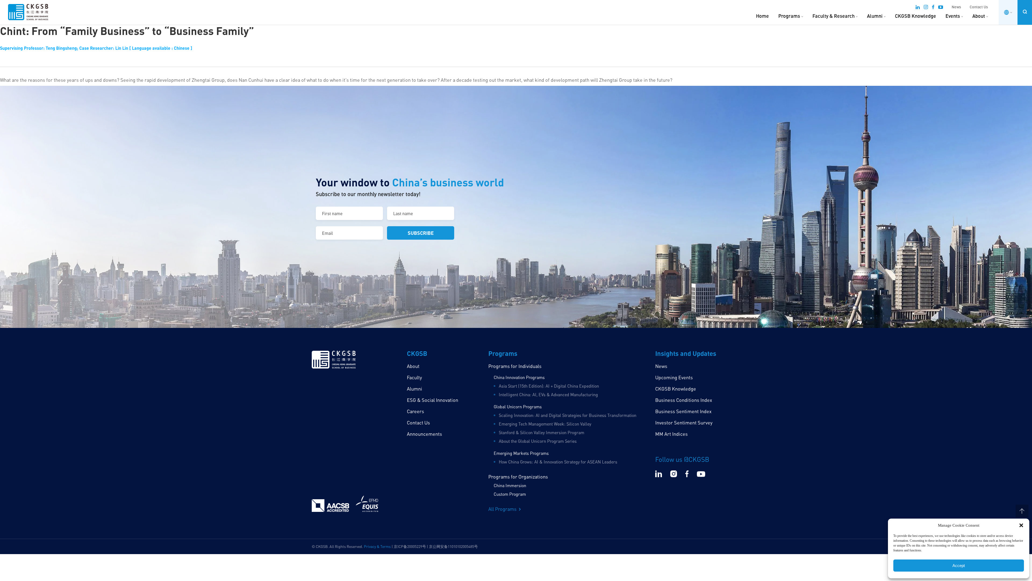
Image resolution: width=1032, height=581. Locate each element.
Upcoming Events (674, 377)
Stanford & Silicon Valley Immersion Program (541, 432)
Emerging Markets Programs (521, 453)
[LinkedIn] (918, 8)
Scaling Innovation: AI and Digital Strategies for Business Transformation (567, 415)
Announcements (424, 434)
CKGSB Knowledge (915, 16)
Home (762, 16)
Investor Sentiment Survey (683, 423)
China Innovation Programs (519, 377)
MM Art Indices (671, 434)
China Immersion (510, 485)
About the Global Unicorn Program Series (538, 441)
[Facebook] (933, 8)
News (956, 7)
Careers (415, 411)
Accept (958, 565)
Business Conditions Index (683, 400)
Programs (789, 16)
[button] (1021, 525)
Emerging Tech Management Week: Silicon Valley (545, 424)
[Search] (1024, 11)
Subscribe (421, 233)
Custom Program (510, 494)
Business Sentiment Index (683, 411)
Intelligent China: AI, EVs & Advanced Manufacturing (548, 394)
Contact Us (979, 7)
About (978, 16)
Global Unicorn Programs (518, 406)
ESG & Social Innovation (432, 400)
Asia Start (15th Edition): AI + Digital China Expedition (549, 386)
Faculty (414, 377)
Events (952, 16)
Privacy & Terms (377, 546)
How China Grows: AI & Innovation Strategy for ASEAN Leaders (558, 462)
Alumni (875, 16)
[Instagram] (926, 8)
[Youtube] (940, 8)
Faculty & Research (833, 16)
